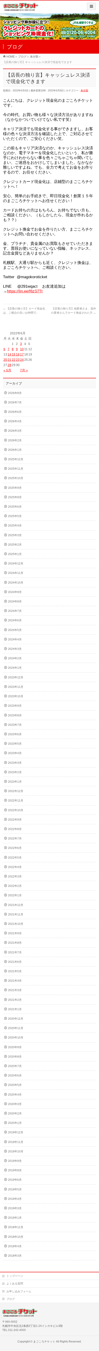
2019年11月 (15, 1142)
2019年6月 (15, 1179)
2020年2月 (15, 1113)
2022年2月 (15, 886)
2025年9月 (15, 487)
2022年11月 (15, 800)
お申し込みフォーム (18, 1291)
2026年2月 (15, 440)
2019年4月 (15, 1199)
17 (22, 354)
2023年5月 (15, 743)
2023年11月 (15, 687)
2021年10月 (15, 924)
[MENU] (91, 6)
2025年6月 (15, 506)
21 (9, 360)
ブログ (10, 1299)
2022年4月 (15, 867)
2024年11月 (15, 573)
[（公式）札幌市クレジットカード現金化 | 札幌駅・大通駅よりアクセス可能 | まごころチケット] (20, 8)
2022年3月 (15, 876)
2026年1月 (15, 449)
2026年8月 (15, 393)
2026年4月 (15, 421)
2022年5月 (15, 857)
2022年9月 (15, 819)
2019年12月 (15, 1132)
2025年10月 (15, 478)
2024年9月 (15, 592)
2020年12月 (15, 1018)
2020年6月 (15, 1075)
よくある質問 (14, 1283)
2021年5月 (15, 971)
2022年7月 (15, 838)
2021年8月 (15, 942)
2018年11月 (15, 1227)
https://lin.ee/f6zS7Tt (25, 291)
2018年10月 (15, 1236)
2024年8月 (15, 601)
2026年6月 (15, 412)
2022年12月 (15, 791)
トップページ (14, 1276)
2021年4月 (15, 980)
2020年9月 (15, 1047)
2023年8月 (15, 715)
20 (5, 360)
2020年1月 (15, 1123)
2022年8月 (15, 829)
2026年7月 (15, 402)
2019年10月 (15, 1151)
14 (9, 354)
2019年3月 (15, 1208)
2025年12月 (15, 459)
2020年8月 (15, 1056)
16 (18, 354)
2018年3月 (15, 1255)
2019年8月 (15, 1170)
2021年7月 (15, 952)
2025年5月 (15, 516)
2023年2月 (15, 772)
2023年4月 (15, 753)
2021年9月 (15, 933)
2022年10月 (15, 810)
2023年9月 (15, 705)
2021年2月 (15, 999)
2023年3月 (15, 762)
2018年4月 (15, 1246)
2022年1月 (15, 895)
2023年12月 (15, 677)
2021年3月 (15, 990)
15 (13, 354)
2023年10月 (15, 696)
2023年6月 (15, 734)
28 (9, 365)
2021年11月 (15, 914)
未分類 (84, 90)
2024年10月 (15, 582)
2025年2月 (15, 544)
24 (22, 360)
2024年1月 (15, 667)
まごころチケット (44, 1341)
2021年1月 (15, 1009)
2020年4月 (15, 1094)
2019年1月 (15, 1217)
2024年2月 (15, 658)
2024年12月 (15, 563)
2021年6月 (15, 961)
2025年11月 (15, 468)
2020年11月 (15, 1028)
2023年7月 (15, 724)
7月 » (24, 370)
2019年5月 (15, 1189)
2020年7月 (15, 1066)
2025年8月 (15, 497)
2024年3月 (15, 649)
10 (22, 349)
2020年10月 (15, 1037)
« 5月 (7, 370)
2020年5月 (15, 1085)
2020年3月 (15, 1104)
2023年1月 (15, 781)
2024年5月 (15, 630)
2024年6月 (15, 620)
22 (13, 360)
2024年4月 (15, 639)
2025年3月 (15, 535)
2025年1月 (15, 554)
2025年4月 (15, 525)
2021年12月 (15, 905)
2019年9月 (15, 1161)
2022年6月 (15, 848)
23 (18, 360)
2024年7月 (15, 611)
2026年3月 (15, 430)
